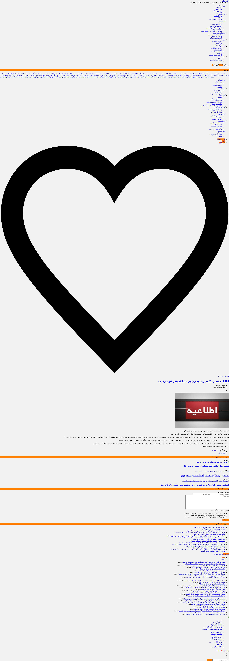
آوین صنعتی (222, 21)
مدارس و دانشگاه (216, 51)
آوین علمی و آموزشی (219, 33)
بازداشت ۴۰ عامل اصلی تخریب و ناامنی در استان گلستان (138, 77)
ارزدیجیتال (219, 7)
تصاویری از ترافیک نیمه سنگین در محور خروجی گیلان (205, 466)
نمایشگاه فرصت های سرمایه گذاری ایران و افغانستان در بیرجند (206, 596)
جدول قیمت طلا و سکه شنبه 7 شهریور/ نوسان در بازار (209, 527)
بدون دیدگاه (222, 453)
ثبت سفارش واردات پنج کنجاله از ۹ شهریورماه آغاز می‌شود (208, 541)
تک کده (220, 61)
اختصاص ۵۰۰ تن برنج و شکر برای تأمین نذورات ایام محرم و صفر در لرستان (53, 75)
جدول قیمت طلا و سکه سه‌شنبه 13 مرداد (213, 589)
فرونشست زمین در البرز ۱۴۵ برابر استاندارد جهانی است (133, 75)
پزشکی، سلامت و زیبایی (215, 34)
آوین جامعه (222, 14)
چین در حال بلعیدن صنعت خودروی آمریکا (213, 551)
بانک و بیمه (219, 9)
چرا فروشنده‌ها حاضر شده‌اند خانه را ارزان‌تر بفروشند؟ (209, 534)
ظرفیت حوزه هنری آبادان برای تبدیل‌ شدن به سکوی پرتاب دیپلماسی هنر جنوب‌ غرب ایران (199, 532)
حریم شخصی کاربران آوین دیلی (212, 627)
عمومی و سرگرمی (216, 48)
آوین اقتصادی (221, 5)
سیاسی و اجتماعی (216, 41)
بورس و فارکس (217, 11)
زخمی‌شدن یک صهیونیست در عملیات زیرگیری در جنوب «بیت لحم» (170, 75)
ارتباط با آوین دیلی (216, 624)
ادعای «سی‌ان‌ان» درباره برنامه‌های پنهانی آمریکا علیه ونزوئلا (91, 73)
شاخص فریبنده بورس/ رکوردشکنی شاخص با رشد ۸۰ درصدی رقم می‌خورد (176, 73)
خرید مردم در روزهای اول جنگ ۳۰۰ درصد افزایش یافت (209, 539)
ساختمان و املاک (217, 29)
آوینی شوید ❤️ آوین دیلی (222, 650)
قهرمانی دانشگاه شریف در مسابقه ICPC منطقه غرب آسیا (208, 567)
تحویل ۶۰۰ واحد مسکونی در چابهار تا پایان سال (17, 73)
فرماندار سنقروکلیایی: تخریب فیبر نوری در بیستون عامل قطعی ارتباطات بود (195, 485)
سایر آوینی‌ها (221, 56)
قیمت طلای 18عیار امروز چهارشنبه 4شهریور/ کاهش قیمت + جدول (205, 546)
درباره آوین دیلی (217, 622)
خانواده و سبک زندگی (215, 19)
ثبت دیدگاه (225, 520)
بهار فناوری (218, 644)
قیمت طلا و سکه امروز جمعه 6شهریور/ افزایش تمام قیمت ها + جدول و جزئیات (202, 542)
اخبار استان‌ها (218, 16)
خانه (227, 376)
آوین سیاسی (221, 39)
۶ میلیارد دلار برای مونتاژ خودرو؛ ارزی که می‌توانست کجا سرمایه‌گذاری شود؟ (202, 537)
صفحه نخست (221, 139)
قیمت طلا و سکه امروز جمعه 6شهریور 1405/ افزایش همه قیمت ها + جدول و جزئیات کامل (198, 544)
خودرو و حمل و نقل (216, 26)
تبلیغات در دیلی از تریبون (214, 625)
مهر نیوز (214, 449)
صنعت (220, 22)
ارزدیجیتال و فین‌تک (216, 632)
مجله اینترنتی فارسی (216, 60)
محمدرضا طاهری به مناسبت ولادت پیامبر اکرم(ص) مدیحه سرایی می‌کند (204, 562)
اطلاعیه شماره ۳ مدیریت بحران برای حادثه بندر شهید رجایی (193, 381)
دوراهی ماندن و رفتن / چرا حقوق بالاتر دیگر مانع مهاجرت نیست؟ (206, 590)
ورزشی (219, 53)
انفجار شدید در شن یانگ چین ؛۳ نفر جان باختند (211, 570)
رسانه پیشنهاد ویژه (216, 647)
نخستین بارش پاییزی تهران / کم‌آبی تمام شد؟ (212, 73)
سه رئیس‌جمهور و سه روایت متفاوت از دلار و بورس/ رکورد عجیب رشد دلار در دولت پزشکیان (197, 549)
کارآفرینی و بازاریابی (216, 38)
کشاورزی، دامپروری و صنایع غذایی (211, 31)
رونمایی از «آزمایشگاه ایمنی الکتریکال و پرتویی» (211, 592)
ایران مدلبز (218, 646)
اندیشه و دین (218, 17)
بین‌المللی (219, 43)
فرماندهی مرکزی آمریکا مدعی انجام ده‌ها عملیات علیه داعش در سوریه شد (98, 77)
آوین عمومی (221, 46)
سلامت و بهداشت (216, 634)
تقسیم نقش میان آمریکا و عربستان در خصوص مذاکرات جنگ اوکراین (205, 564)
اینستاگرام (222, 142)
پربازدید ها (226, 554)
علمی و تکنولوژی (217, 36)
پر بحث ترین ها (218, 554)
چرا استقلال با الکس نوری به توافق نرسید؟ (212, 569)
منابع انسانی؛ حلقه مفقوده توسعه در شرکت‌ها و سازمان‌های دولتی (205, 530)
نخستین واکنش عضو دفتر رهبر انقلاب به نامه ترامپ (170, 77)
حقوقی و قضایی (217, 44)
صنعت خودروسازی (216, 24)
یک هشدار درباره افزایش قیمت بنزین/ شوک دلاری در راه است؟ (206, 547)
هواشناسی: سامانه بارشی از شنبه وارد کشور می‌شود (209, 572)
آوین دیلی (219, 620)
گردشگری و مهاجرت (215, 55)
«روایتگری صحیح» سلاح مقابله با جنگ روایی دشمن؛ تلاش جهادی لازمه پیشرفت (202, 574)
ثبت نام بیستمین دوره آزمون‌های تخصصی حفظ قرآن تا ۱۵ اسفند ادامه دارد (132, 73)
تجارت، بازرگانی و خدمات (214, 28)
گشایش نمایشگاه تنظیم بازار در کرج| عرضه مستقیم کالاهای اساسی (205, 594)
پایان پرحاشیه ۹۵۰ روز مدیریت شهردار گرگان (200, 77)
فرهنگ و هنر (218, 50)
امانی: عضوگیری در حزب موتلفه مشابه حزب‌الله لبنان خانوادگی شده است (22, 77)
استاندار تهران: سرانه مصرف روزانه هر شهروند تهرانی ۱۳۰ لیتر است (96, 75)
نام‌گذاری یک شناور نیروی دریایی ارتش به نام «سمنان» (209, 575)
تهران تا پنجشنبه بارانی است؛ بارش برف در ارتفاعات (59, 77)
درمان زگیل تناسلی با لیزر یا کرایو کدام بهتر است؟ (15, 75)
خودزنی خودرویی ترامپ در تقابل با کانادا (213, 529)
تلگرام (223, 141)
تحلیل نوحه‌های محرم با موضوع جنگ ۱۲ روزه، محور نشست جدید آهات (52, 73)
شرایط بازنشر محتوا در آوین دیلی (212, 629)
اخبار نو (220, 58)
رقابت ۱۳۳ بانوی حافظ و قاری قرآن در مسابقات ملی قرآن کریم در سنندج (203, 565)
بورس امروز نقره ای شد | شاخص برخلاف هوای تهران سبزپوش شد (205, 577)
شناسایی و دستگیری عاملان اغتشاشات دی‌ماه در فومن (204, 475)
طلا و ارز (219, 12)
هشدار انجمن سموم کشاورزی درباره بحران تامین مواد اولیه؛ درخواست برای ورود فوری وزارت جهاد (196, 536)
